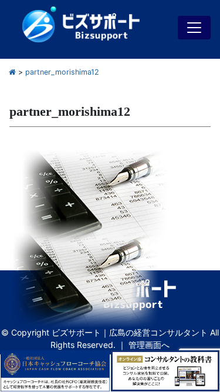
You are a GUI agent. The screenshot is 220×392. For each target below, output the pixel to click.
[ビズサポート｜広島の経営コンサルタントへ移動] (12, 72)
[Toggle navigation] (194, 27)
